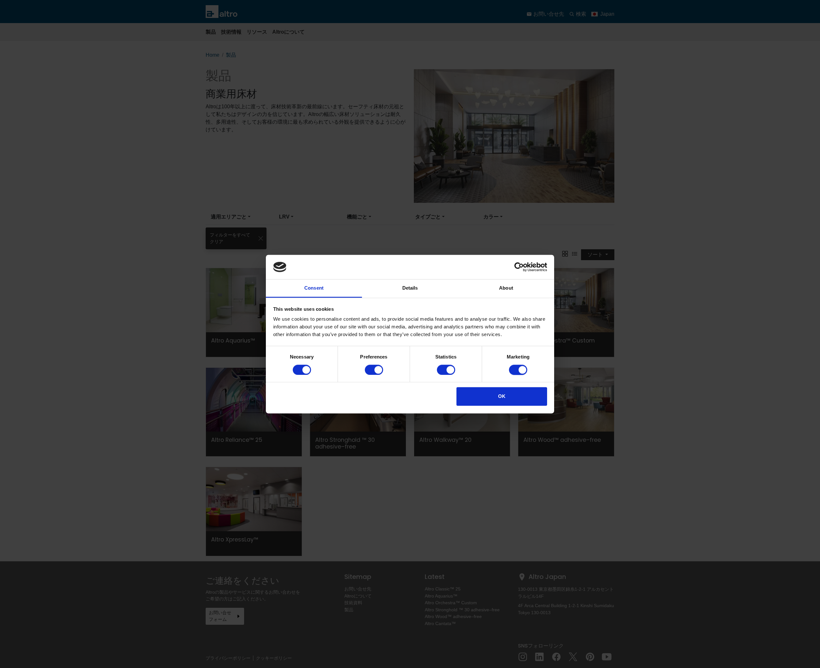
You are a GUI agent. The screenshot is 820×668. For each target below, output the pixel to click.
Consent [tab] (314, 288)
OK (501, 396)
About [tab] (506, 288)
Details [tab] (410, 288)
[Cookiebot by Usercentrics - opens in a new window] (519, 267)
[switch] (374, 370)
